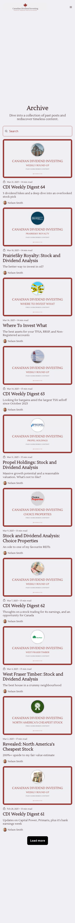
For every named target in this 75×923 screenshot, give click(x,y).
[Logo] (25, 7)
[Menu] (70, 7)
